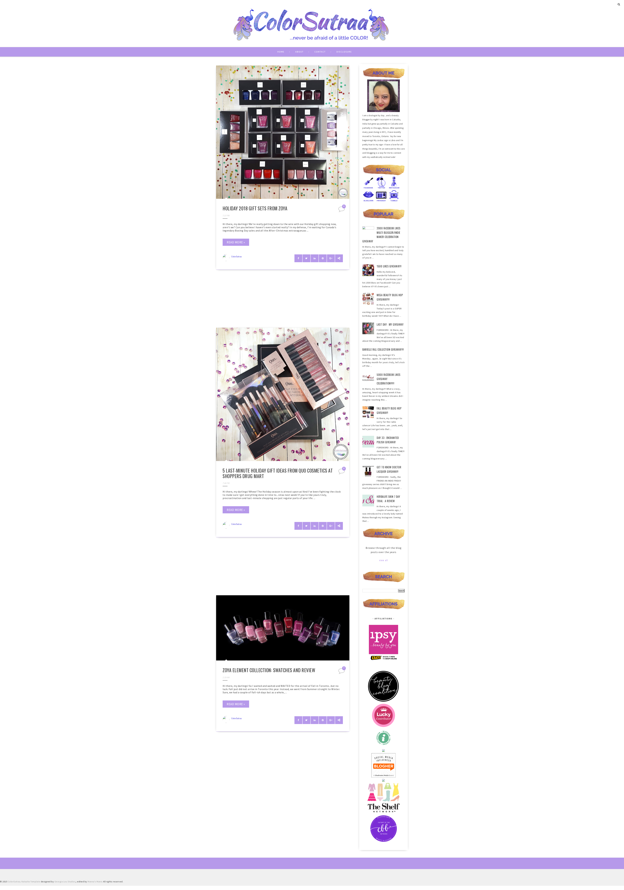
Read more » (236, 242)
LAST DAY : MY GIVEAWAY (390, 324)
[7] (341, 672)
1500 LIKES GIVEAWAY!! (389, 266)
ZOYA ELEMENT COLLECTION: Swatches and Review (269, 670)
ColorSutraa (236, 256)
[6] (341, 210)
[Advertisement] (282, 300)
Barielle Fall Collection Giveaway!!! (383, 349)
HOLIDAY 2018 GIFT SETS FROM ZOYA (255, 208)
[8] (341, 472)
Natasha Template (30, 881)
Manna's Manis (95, 881)
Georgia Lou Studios (65, 881)
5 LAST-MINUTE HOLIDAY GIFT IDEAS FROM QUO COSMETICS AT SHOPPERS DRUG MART (278, 473)
